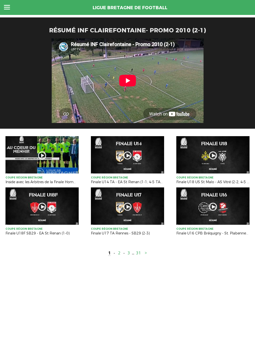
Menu (6, 7)
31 (138, 253)
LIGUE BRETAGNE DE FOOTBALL (130, 7)
